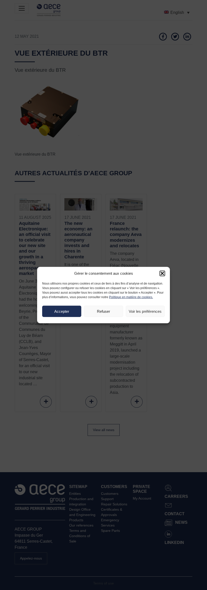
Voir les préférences (145, 311)
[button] (162, 273)
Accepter (61, 311)
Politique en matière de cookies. (131, 297)
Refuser (103, 311)
